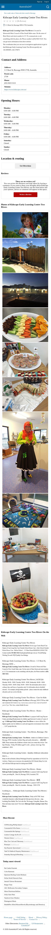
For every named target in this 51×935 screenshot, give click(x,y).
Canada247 (25, 925)
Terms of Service (20, 919)
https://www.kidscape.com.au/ (15, 89)
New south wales (9, 13)
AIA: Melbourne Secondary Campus (16, 888)
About (30, 917)
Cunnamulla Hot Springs (16, 831)
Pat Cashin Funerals (10, 868)
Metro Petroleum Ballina (12, 891)
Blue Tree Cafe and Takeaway (18, 841)
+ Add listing (20, 917)
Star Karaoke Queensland (16, 848)
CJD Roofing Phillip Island (17, 825)
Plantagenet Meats (10, 901)
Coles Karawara (9, 871)
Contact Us (33, 919)
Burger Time (8, 885)
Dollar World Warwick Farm (13, 878)
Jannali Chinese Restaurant (13, 881)
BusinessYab (23, 923)
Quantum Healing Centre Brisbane (15, 875)
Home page (8, 917)
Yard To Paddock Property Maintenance (21, 851)
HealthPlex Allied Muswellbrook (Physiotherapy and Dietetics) (24, 904)
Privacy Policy (41, 917)
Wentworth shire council (22, 13)
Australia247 (25, 6)
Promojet (11, 844)
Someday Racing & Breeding (18, 854)
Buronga (32, 13)
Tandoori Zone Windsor (11, 898)
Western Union (13, 838)
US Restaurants (37, 923)
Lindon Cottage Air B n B (17, 835)
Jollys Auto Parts (9, 894)
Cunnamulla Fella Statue (16, 828)
